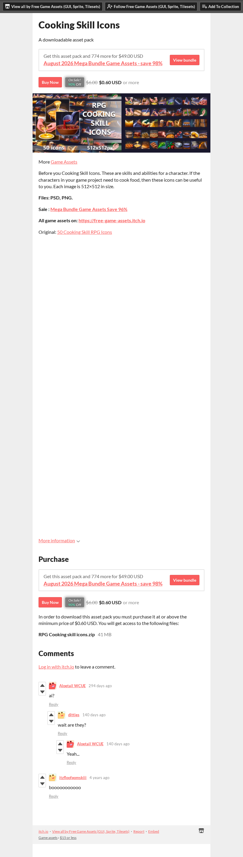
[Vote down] (42, 692)
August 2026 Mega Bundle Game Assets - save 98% (103, 63)
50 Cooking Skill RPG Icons (84, 232)
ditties (73, 714)
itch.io (43, 831)
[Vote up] (42, 685)
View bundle (184, 60)
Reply (53, 704)
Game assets (48, 837)
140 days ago (93, 714)
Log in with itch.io (56, 666)
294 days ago (100, 685)
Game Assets (64, 161)
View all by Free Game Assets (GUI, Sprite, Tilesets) (91, 831)
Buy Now (50, 82)
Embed (153, 831)
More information (57, 540)
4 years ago (99, 777)
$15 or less (68, 837)
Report (138, 831)
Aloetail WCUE (72, 685)
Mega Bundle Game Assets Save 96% (88, 209)
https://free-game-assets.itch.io (112, 220)
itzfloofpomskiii (73, 777)
